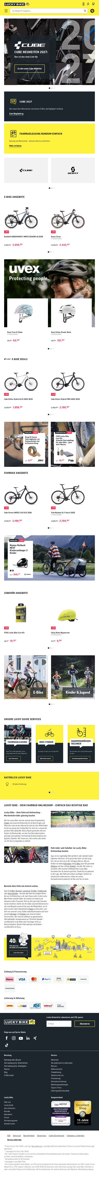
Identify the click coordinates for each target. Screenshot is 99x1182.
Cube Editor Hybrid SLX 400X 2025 (18, 399)
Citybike (34, 891)
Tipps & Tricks (56, 1088)
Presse (6, 1118)
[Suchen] (85, 10)
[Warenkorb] (93, 3)
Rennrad (19, 891)
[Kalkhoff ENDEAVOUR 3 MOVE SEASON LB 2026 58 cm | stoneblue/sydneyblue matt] (26, 216)
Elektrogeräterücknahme (60, 1091)
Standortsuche (9, 1124)
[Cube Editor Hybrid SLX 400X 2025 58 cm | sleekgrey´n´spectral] (26, 379)
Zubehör (73, 866)
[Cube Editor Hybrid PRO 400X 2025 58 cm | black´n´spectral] (73, 379)
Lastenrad (26, 891)
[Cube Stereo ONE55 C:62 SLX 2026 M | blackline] (26, 492)
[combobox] (49, 10)
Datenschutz (41, 1136)
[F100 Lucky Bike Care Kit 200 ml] (26, 613)
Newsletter (8, 1114)
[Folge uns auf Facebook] (6, 1038)
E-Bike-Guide (9, 1075)
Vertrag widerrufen (14, 1140)
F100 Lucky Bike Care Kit (14, 633)
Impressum (17, 1136)
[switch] (90, 1172)
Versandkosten (36, 1146)
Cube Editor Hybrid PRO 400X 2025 (65, 399)
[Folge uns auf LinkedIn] (27, 1038)
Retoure (54, 1066)
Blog (5, 1072)
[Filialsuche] (83, 3)
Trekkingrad (42, 891)
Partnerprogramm (10, 1121)
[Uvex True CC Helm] (27, 313)
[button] (6, 11)
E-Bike (12, 891)
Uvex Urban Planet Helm (61, 332)
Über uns (7, 1102)
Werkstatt (55, 1060)
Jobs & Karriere (9, 1108)
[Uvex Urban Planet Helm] (71, 313)
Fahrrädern (67, 864)
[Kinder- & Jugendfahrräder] (73, 677)
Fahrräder (12, 914)
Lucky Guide (8, 1105)
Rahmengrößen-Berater (12, 1060)
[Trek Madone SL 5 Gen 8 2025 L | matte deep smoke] (73, 492)
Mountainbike (13, 893)
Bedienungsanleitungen (59, 1085)
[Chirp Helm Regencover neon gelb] (73, 613)
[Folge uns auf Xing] (35, 1038)
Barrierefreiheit (29, 1136)
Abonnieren (85, 1024)
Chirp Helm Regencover (60, 633)
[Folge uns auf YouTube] (20, 1038)
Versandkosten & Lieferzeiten (62, 1063)
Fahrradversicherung (58, 1081)
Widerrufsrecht (56, 1069)
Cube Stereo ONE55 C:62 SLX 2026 (18, 513)
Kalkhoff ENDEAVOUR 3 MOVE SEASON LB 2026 (23, 237)
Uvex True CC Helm (15, 332)
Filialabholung (56, 1072)
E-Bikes (77, 864)
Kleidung (54, 866)
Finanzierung (55, 1078)
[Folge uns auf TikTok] (6, 1045)
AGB (8, 1136)
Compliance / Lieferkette (75, 1136)
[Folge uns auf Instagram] (13, 1038)
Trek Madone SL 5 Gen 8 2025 (63, 513)
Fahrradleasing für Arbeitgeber (15, 1066)
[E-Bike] (26, 677)
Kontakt (7, 1111)
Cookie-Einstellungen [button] (56, 1136)
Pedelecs (23, 914)
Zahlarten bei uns (57, 1075)
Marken (7, 1069)
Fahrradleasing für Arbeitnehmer (16, 1063)
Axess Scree (56, 237)
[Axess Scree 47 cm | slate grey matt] (73, 216)
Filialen (6, 823)
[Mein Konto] (88, 3)
